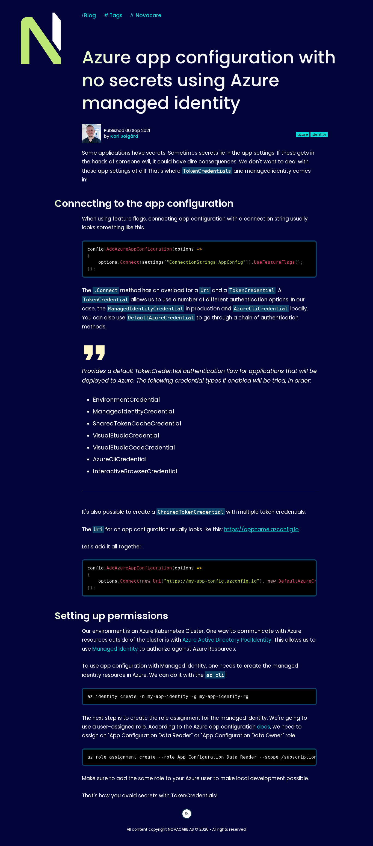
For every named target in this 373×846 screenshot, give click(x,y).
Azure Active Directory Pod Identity (226, 640)
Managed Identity (115, 649)
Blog (90, 15)
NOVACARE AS (181, 829)
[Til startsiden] (40, 38)
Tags (113, 15)
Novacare (148, 15)
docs (263, 726)
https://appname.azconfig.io (261, 529)
